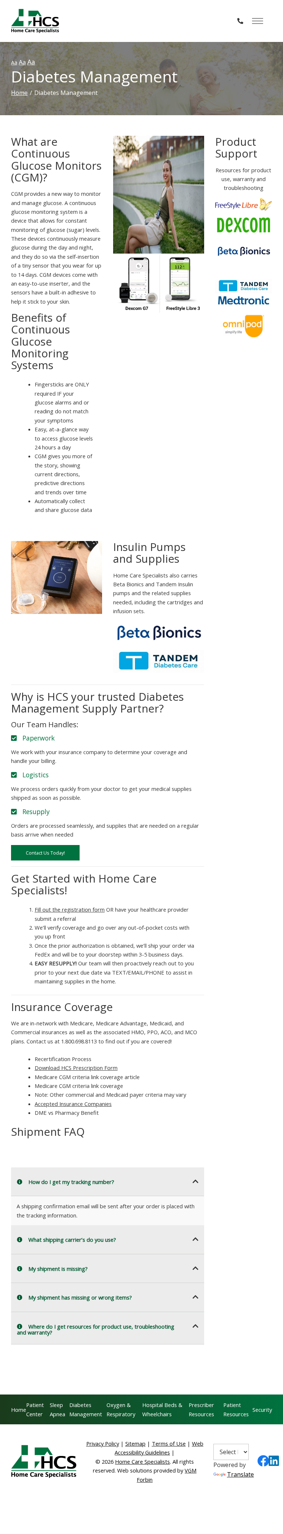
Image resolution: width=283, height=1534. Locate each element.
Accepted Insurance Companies (73, 1103)
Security (262, 1409)
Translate (240, 1474)
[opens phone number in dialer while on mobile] (240, 21)
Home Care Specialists (142, 1461)
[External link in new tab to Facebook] (263, 1463)
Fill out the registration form (70, 909)
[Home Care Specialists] (35, 21)
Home (19, 93)
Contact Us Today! (45, 852)
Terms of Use (169, 1443)
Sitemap (135, 1443)
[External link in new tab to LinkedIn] (274, 1463)
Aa (14, 62)
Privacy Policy (102, 1443)
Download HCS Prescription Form (76, 1067)
